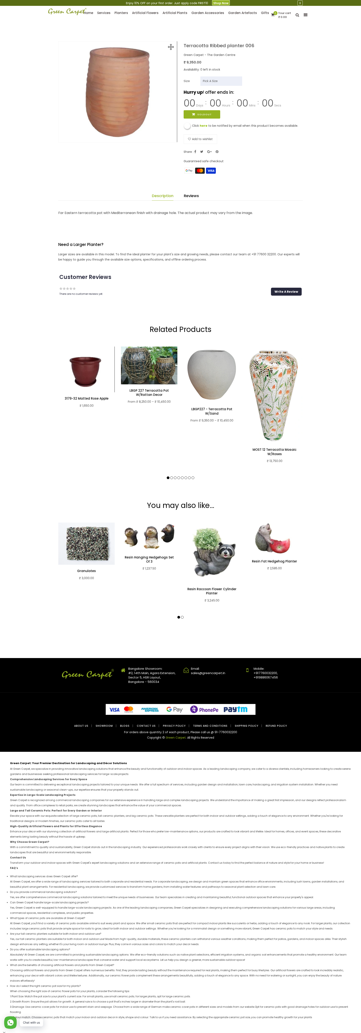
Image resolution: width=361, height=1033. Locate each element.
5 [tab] (182, 477)
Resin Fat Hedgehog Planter (274, 561)
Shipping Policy (246, 725)
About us (81, 725)
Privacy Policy (174, 725)
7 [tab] (189, 477)
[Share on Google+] (209, 151)
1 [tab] (168, 477)
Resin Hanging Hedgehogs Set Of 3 (149, 559)
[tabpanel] (86, 382)
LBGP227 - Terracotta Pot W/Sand (211, 411)
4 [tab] (178, 477)
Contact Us (146, 725)
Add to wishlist (202, 139)
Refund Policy (276, 725)
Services (104, 13)
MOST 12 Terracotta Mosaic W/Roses (274, 452)
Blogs (125, 725)
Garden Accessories (207, 13)
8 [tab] (193, 477)
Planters (121, 13)
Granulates (86, 571)
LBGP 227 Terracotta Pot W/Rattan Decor (149, 393)
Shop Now (221, 3)
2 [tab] (171, 477)
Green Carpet (176, 738)
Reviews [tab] (191, 195)
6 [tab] (185, 477)
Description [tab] (162, 195)
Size (187, 81)
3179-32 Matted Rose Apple (86, 398)
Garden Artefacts (242, 13)
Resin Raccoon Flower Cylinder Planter (211, 591)
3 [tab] (175, 477)
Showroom (104, 725)
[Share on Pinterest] (217, 151)
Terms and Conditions (210, 725)
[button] (286, 292)
